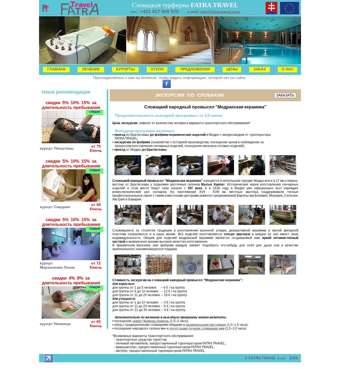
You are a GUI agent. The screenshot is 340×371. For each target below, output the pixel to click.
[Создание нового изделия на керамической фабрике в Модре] (190, 174)
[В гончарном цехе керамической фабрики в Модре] (220, 174)
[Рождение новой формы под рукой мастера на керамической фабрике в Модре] (159, 174)
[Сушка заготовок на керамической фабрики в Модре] (283, 174)
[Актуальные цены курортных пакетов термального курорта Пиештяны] (71, 142)
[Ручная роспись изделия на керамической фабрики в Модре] (159, 224)
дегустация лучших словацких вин (196, 328)
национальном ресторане (206, 325)
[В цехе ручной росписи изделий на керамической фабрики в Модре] (127, 224)
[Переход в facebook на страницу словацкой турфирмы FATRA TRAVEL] (167, 87)
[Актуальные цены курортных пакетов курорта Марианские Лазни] (71, 258)
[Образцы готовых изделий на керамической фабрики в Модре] (159, 273)
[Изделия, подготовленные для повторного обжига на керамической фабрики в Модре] (283, 224)
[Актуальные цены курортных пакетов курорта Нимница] (71, 317)
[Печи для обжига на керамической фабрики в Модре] (127, 273)
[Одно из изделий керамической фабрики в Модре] (220, 273)
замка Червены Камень (150, 321)
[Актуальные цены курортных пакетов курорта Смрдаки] (71, 200)
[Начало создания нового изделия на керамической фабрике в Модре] (127, 174)
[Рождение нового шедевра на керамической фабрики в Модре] (252, 224)
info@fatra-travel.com (220, 12)
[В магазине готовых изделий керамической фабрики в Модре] (252, 273)
